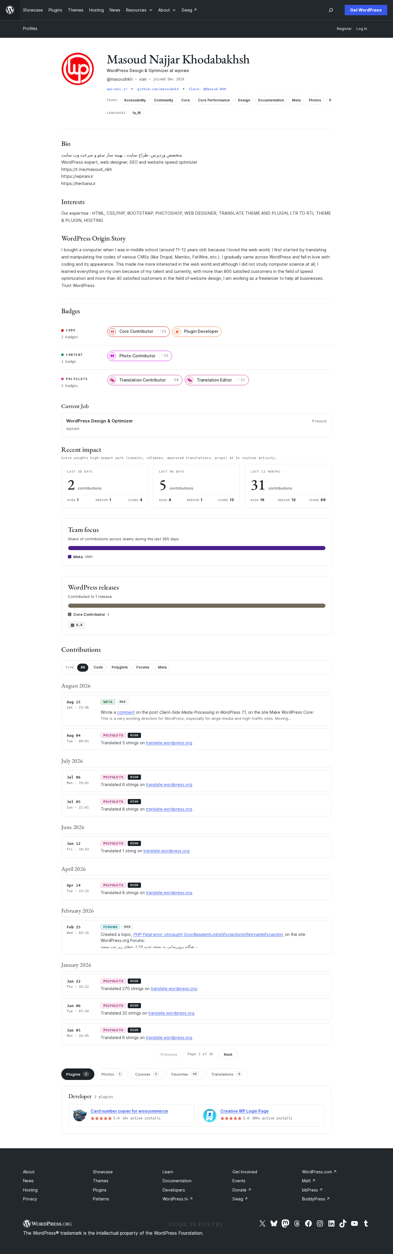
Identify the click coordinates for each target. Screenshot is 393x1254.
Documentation (177, 1180)
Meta (162, 667)
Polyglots (120, 667)
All (83, 667)
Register (344, 29)
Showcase (103, 1171)
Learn (168, 1171)
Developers (174, 1189)
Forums (142, 667)
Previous (169, 1054)
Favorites (184, 1074)
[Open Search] (331, 10)
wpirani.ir (118, 89)
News (28, 1180)
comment (126, 712)
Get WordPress (366, 9)
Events (238, 1180)
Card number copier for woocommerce (129, 1110)
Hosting (30, 1189)
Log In (361, 29)
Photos (111, 1074)
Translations (225, 1074)
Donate (241, 1189)
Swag (240, 1198)
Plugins (76, 1074)
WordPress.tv (178, 1198)
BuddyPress (316, 1198)
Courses (146, 1074)
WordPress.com (319, 1171)
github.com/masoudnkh (159, 89)
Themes (100, 1180)
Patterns (101, 1198)
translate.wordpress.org (169, 742)
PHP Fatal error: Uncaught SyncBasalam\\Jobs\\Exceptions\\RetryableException (208, 934)
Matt (309, 1180)
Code (98, 667)
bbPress (312, 1189)
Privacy (30, 1198)
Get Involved (244, 1171)
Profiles (30, 28)
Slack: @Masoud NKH (207, 89)
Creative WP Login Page (244, 1110)
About (29, 1171)
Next (228, 1054)
